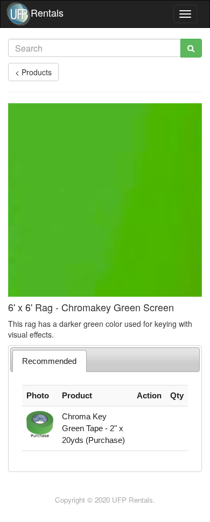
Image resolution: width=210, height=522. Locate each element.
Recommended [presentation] (49, 361)
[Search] (191, 48)
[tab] (49, 361)
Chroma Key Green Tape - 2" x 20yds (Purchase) (93, 428)
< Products (33, 72)
